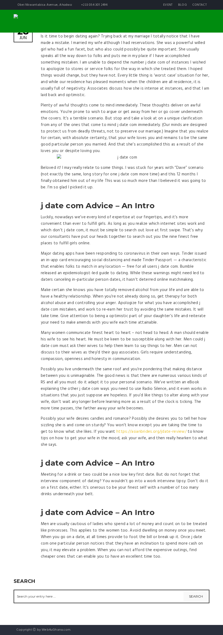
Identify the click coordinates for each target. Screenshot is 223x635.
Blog (182, 5)
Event (168, 5)
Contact (199, 5)
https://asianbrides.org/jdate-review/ (151, 431)
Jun (23, 34)
